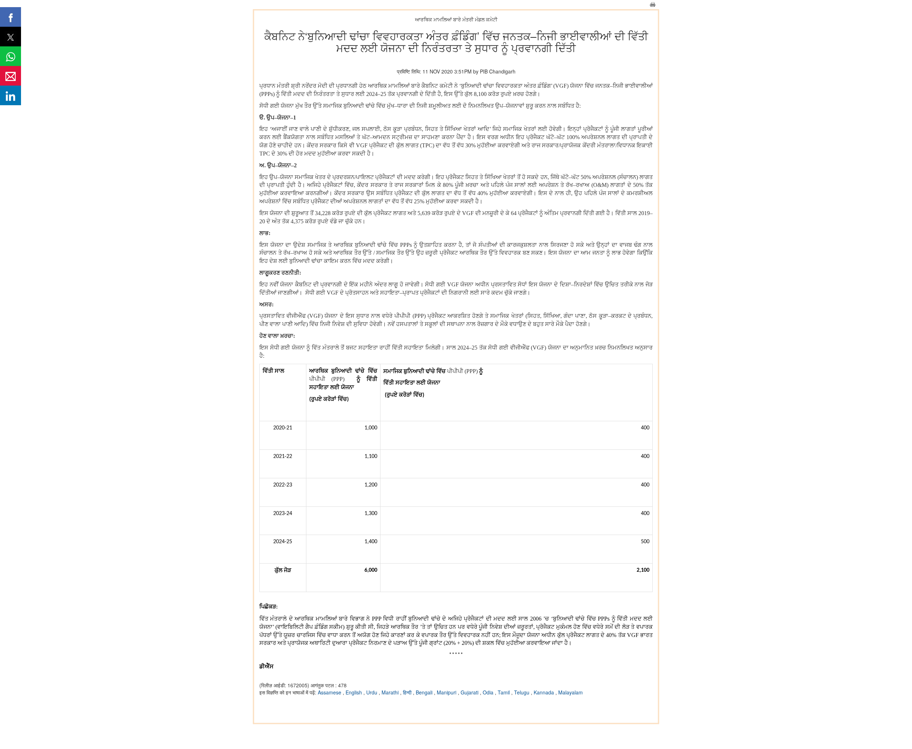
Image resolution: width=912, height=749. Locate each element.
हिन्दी (408, 692)
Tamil (504, 692)
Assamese (330, 692)
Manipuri (447, 692)
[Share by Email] (10, 76)
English (354, 692)
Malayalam (570, 692)
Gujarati (470, 692)
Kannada (544, 692)
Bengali (425, 692)
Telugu (522, 692)
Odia (489, 692)
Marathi (391, 692)
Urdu (372, 692)
